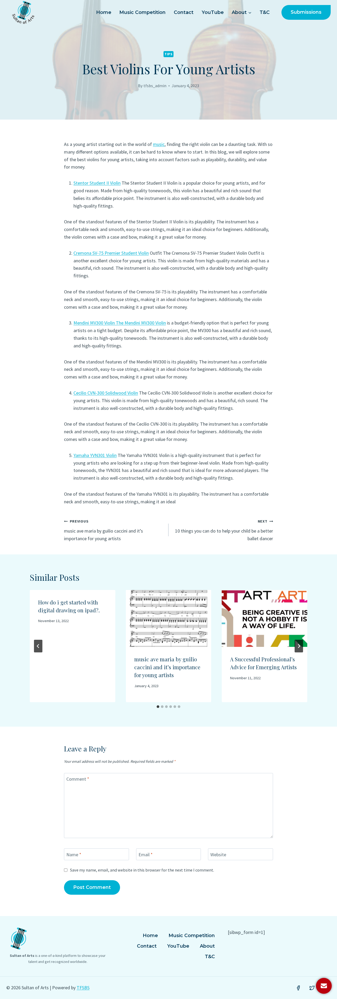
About (207, 946)
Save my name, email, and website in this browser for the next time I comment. (142, 870)
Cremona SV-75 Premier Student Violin (111, 253)
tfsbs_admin (154, 85)
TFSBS (83, 988)
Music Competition (142, 12)
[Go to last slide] (38, 646)
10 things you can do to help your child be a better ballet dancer (224, 530)
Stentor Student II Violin (97, 183)
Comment (77, 779)
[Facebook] (298, 988)
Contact (184, 12)
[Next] (299, 646)
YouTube (213, 12)
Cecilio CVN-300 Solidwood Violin (105, 393)
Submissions (306, 12)
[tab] (158, 706)
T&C (265, 12)
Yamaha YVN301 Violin (95, 455)
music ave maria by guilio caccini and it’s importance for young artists (103, 530)
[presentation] (168, 618)
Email (145, 855)
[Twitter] (312, 988)
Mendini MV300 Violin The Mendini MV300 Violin (119, 323)
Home (103, 12)
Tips (168, 54)
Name (73, 855)
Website (218, 855)
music (159, 144)
